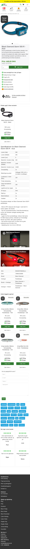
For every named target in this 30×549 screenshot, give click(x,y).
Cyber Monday (4, 516)
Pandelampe (18, 279)
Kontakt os (3, 488)
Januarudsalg (4, 526)
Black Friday (4, 509)
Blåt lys (20, 414)
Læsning (17, 408)
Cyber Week (4, 519)
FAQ (2, 503)
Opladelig (3, 404)
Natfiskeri (3, 418)
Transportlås (4, 425)
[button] (24, 5)
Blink (16, 425)
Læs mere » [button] (7, 141)
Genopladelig (11, 404)
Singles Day (4, 521)
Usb (18, 404)
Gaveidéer (3, 529)
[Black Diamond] (7, 96)
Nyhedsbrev (4, 496)
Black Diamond (19, 276)
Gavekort (3, 506)
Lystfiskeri (4, 408)
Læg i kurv (19, 67)
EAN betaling (4, 478)
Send (3, 398)
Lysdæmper (22, 411)
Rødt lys (11, 408)
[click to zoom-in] (15, 29)
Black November (5, 514)
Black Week (4, 511)
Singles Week (4, 524)
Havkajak (9, 421)
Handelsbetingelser (6, 486)
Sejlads (26, 414)
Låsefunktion (17, 421)
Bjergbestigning (5, 414)
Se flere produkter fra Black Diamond (18, 96)
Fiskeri (22, 404)
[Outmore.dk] (4, 4)
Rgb (17, 418)
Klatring (3, 411)
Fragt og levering (5, 481)
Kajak (8, 411)
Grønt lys (13, 414)
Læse (11, 425)
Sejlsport (22, 418)
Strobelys (21, 425)
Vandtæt (23, 408)
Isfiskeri (3, 421)
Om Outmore (4, 493)
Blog (2, 501)
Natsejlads (11, 418)
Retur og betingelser (6, 483)
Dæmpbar (14, 411)
